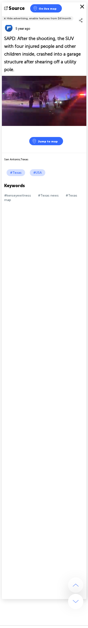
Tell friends (84, 15)
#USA (37, 173)
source (17, 8)
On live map (48, 8)
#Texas (16, 173)
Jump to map (48, 141)
